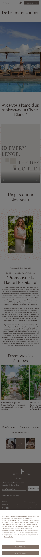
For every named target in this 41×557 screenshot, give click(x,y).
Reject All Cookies (20, 547)
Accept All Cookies (20, 553)
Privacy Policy (8, 537)
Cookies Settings (20, 541)
